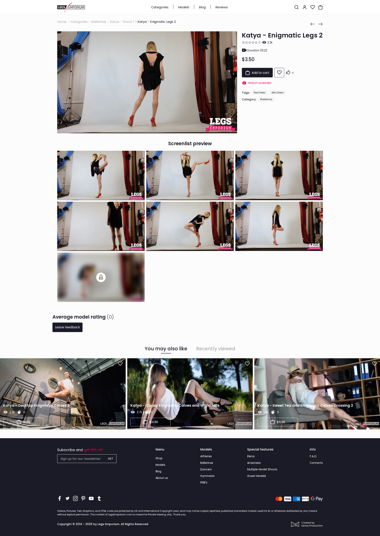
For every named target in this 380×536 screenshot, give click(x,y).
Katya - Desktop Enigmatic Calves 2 (36, 405)
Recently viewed (215, 349)
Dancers (206, 469)
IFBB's (203, 482)
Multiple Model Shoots (262, 469)
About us (162, 478)
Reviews (221, 7)
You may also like (166, 349)
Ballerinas (98, 21)
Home (61, 21)
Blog (202, 7)
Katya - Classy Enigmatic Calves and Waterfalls (174, 405)
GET (110, 459)
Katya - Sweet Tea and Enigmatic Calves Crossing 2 (305, 405)
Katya (114, 21)
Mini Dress (278, 92)
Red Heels (259, 92)
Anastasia (254, 463)
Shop (159, 458)
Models (183, 7)
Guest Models (256, 476)
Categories (159, 7)
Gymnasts (207, 476)
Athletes (206, 456)
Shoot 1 (128, 21)
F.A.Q (313, 456)
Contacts (316, 463)
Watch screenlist (260, 83)
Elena (251, 456)
